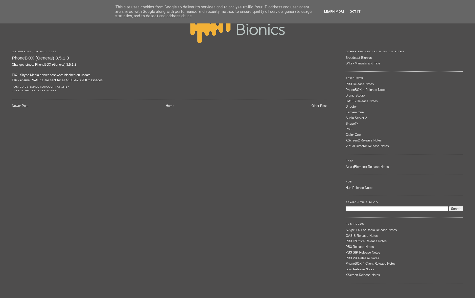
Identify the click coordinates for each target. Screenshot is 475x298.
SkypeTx (352, 123)
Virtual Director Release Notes (367, 146)
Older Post (319, 106)
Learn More (334, 11)
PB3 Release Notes (40, 90)
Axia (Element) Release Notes (367, 167)
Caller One (353, 135)
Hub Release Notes (359, 188)
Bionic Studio (355, 95)
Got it (355, 11)
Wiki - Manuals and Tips (363, 63)
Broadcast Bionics (359, 58)
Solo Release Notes (360, 269)
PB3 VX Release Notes (362, 258)
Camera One (355, 112)
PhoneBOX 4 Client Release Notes (371, 263)
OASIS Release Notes (362, 101)
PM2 (349, 129)
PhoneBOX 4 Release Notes (366, 90)
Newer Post (20, 106)
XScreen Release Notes (363, 275)
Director (351, 106)
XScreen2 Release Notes (364, 140)
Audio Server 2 (356, 118)
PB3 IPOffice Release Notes (366, 241)
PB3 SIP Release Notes (363, 252)
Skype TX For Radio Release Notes (371, 230)
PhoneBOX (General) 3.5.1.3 (40, 58)
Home (170, 106)
